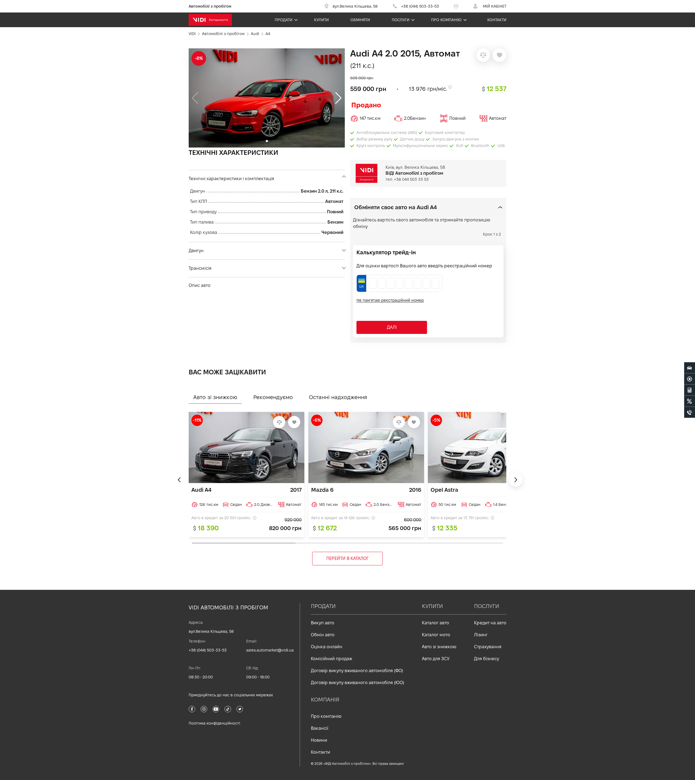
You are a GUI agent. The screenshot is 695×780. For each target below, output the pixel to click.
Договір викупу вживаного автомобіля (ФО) (357, 670)
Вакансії (319, 728)
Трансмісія (200, 268)
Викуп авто (322, 623)
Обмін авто (322, 634)
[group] (267, 98)
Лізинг (481, 634)
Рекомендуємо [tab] (273, 397)
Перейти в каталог (347, 558)
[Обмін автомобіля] (689, 378)
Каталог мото (436, 634)
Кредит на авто (490, 623)
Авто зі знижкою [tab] (215, 397)
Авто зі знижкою (439, 646)
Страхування (487, 646)
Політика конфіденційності (214, 723)
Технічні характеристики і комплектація (231, 178)
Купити (321, 20)
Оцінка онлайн (326, 646)
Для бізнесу (486, 658)
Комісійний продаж (331, 658)
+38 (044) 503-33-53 (208, 650)
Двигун (196, 250)
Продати (283, 20)
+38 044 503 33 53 (411, 179)
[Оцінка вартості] (689, 389)
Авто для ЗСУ (436, 658)
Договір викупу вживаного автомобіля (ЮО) (357, 682)
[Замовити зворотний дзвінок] (689, 412)
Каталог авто (435, 623)
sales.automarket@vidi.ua (270, 650)
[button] (338, 98)
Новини (319, 740)
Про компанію (446, 20)
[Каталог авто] (689, 367)
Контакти (496, 20)
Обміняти (360, 20)
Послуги (400, 20)
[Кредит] (689, 401)
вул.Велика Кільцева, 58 (211, 631)
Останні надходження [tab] (338, 397)
